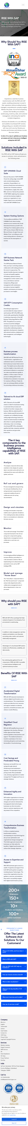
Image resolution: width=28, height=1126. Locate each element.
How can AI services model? (11, 1004)
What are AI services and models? (13, 997)
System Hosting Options (14, 216)
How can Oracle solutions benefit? (13, 974)
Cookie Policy (12, 1115)
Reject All (14, 1123)
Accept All (14, 1119)
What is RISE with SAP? (9, 959)
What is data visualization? (10, 981)
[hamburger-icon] (23, 5)
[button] (14, 952)
